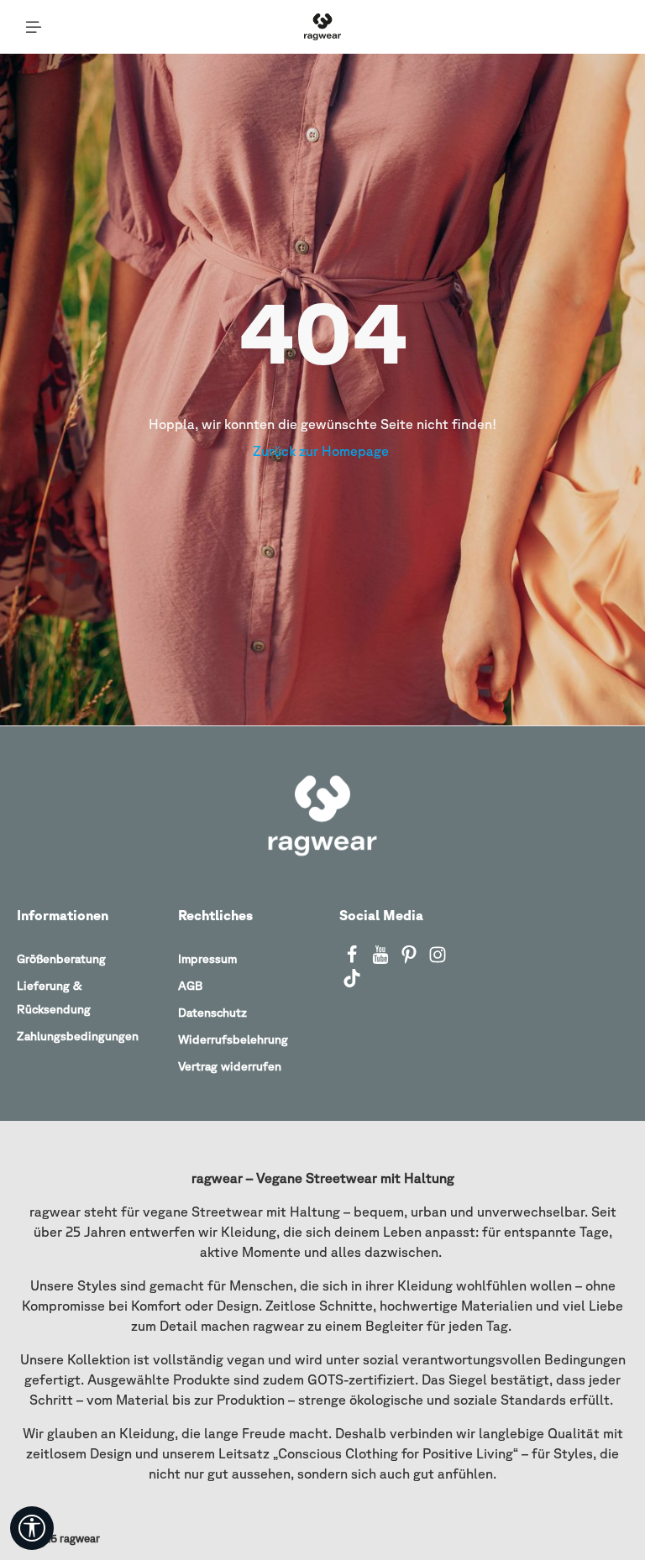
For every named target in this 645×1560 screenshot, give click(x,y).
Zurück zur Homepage (322, 450)
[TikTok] (352, 983)
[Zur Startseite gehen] (322, 26)
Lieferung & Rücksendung (54, 997)
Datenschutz (212, 1012)
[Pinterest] (411, 959)
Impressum (207, 959)
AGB (190, 985)
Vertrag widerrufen (229, 1066)
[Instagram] (437, 959)
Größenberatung (61, 959)
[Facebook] (353, 959)
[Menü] (33, 27)
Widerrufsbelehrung (233, 1039)
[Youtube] (382, 959)
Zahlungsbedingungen (78, 1036)
